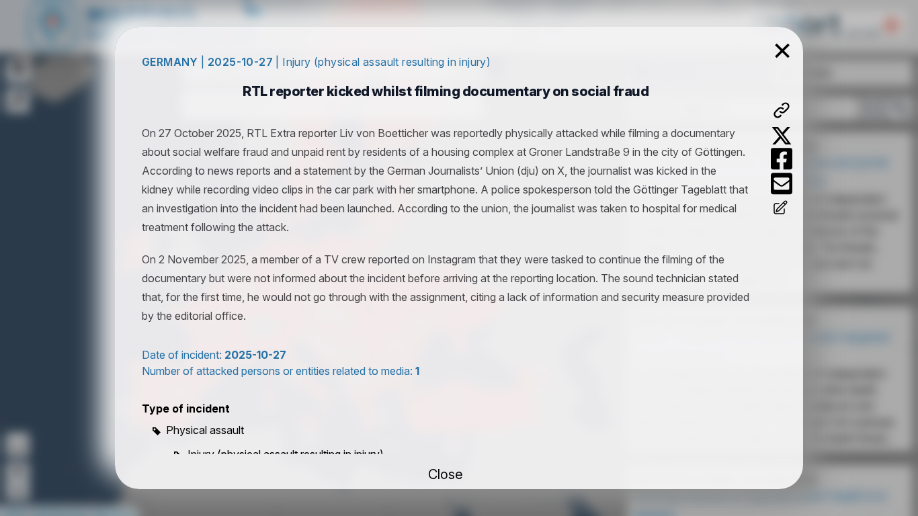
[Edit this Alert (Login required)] (781, 209)
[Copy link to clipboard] (781, 110)
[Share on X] (781, 135)
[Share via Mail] (781, 183)
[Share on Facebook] (781, 158)
